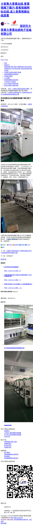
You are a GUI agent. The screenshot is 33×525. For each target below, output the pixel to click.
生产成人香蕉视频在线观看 (12, 434)
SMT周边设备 (16, 68)
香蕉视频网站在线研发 (11, 74)
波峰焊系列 (20, 66)
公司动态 (7, 81)
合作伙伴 (7, 436)
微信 (3, 247)
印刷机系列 (7, 68)
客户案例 (7, 452)
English (6, 59)
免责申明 (3, 519)
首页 (5, 63)
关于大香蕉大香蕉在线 (11, 83)
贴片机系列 (28, 66)
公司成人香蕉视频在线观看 (12, 433)
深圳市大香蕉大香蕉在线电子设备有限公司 (16, 29)
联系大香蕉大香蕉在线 (11, 85)
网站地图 (10, 519)
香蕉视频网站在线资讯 (11, 80)
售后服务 (7, 456)
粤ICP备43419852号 (17, 517)
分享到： (4, 244)
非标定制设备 (25, 68)
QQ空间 (10, 244)
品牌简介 (7, 431)
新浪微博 (16, 244)
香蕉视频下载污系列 (10, 66)
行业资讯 (13, 81)
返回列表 (3, 259)
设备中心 (7, 65)
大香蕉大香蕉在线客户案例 (12, 72)
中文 (2, 59)
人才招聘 (7, 78)
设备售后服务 (8, 76)
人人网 (28, 244)
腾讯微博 (22, 244)
